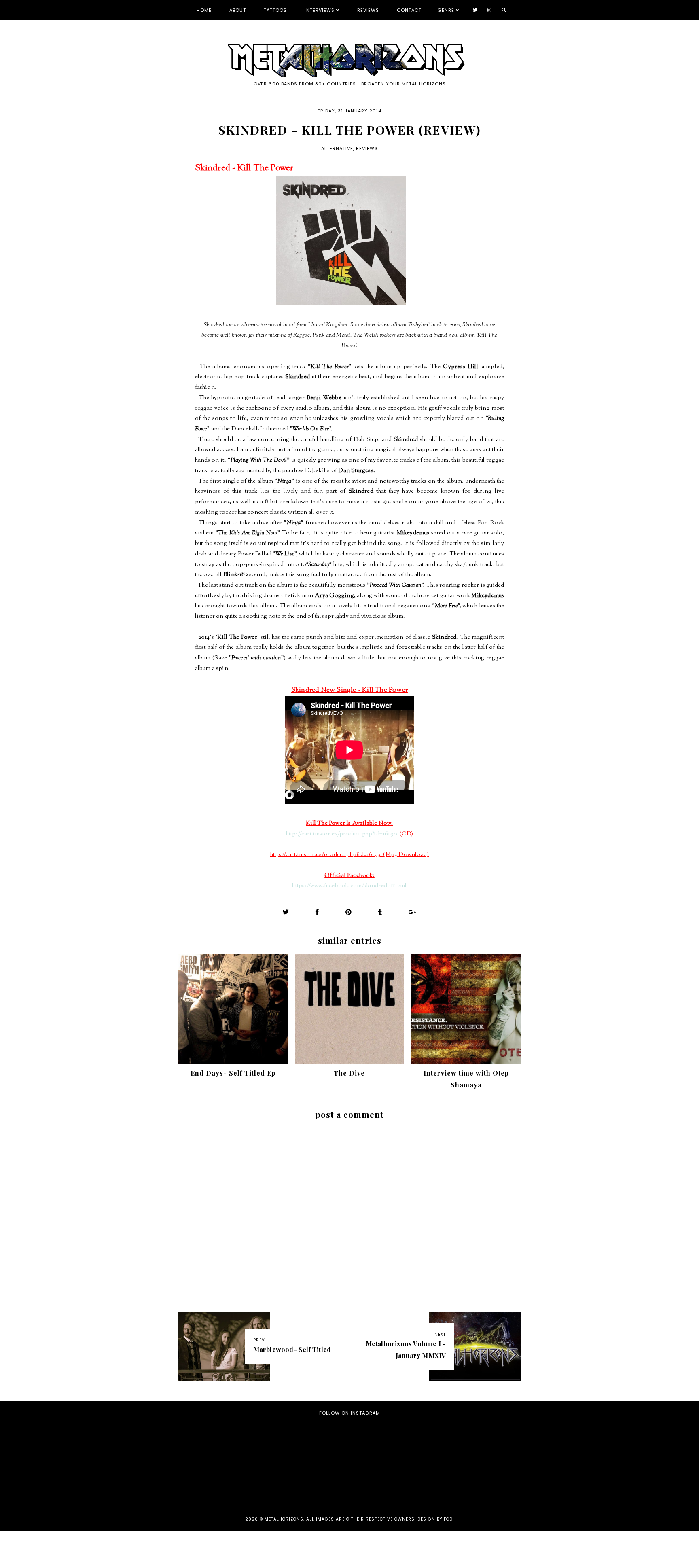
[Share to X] (286, 912)
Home (204, 10)
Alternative (337, 148)
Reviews (368, 10)
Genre (446, 10)
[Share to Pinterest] (348, 912)
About (237, 10)
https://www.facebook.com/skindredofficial (349, 885)
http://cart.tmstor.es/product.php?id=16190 (341, 834)
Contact (409, 10)
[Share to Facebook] (317, 912)
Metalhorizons (284, 1519)
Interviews (320, 10)
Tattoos (275, 10)
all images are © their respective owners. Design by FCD (379, 1519)
